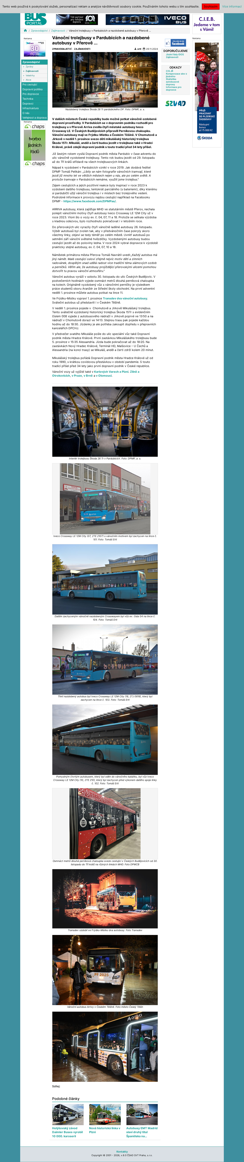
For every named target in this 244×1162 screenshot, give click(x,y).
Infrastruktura (31, 108)
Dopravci (28, 103)
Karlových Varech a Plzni (110, 371)
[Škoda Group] (206, 93)
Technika (28, 98)
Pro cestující (30, 84)
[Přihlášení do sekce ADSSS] (175, 103)
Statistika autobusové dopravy (172, 82)
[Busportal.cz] (35, 18)
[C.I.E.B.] (206, 23)
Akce (28, 79)
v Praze (77, 375)
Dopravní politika (33, 89)
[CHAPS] (35, 145)
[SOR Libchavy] (77, 19)
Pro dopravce (31, 93)
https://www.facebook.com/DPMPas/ (89, 201)
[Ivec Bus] (148, 19)
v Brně (88, 375)
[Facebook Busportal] (175, 43)
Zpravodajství (39, 30)
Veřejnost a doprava (35, 117)
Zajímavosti (58, 30)
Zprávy (29, 66)
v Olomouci (103, 375)
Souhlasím (211, 6)
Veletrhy (30, 75)
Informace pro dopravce (173, 88)
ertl (137, 48)
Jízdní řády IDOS (175, 54)
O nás (26, 112)
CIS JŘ (169, 71)
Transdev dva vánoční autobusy (125, 298)
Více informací (232, 6)
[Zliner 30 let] (35, 48)
